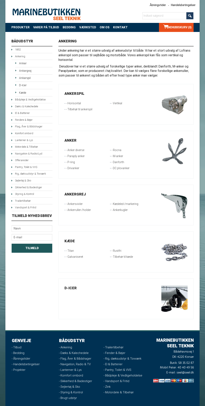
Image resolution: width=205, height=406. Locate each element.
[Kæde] (174, 252)
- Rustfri (116, 251)
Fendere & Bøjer (24, 120)
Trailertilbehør (23, 201)
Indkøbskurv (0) (180, 27)
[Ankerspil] (174, 104)
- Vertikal (117, 103)
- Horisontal (73, 103)
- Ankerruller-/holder (78, 210)
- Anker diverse (75, 150)
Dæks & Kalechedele (26, 106)
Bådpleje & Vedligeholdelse (30, 99)
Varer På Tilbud (46, 27)
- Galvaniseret (74, 257)
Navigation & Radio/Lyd (28, 153)
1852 (18, 49)
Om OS (105, 27)
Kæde (22, 92)
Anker (23, 63)
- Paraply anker (75, 156)
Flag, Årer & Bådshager (28, 126)
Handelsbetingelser (183, 5)
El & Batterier (22, 113)
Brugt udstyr (68, 398)
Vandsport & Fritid (25, 207)
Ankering (20, 56)
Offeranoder (22, 160)
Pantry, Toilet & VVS (26, 167)
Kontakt (120, 27)
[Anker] (174, 151)
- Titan (70, 251)
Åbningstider (158, 5)
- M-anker (117, 156)
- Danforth (118, 162)
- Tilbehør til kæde (122, 257)
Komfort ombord (24, 133)
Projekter (19, 370)
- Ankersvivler (74, 204)
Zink (108, 387)
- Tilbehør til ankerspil (79, 109)
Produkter (20, 27)
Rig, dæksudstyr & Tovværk (30, 174)
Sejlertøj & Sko (23, 180)
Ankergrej (25, 70)
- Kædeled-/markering (125, 204)
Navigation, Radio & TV (75, 364)
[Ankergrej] (174, 205)
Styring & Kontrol (24, 194)
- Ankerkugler (120, 210)
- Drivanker (72, 168)
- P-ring (70, 162)
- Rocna (116, 150)
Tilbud (17, 347)
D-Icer (23, 85)
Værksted (87, 27)
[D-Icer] (174, 299)
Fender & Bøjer (115, 353)
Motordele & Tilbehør (26, 147)
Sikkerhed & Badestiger (28, 187)
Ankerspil (25, 78)
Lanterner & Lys (24, 140)
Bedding (69, 27)
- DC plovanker (121, 168)
